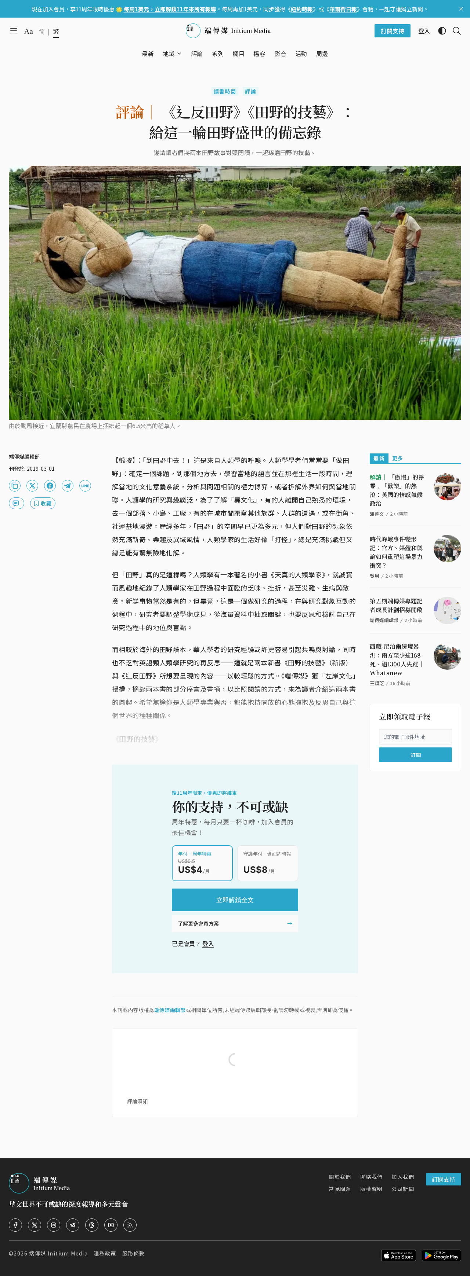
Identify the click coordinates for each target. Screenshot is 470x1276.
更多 (398, 458)
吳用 (374, 575)
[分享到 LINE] (85, 486)
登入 (208, 943)
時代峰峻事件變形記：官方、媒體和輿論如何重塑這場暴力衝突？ (396, 552)
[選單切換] (179, 53)
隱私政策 (105, 1253)
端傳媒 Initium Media (58, 1253)
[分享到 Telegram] (67, 486)
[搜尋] (453, 30)
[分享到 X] (32, 486)
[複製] (15, 486)
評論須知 (137, 1101)
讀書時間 (225, 91)
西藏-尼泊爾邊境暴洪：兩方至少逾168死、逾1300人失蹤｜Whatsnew (397, 659)
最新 (379, 458)
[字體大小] (28, 31)
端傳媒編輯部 (170, 1010)
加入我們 (402, 1176)
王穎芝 (377, 683)
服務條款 (133, 1253)
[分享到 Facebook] (50, 486)
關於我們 (340, 1176)
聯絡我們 (371, 1176)
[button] (169, 53)
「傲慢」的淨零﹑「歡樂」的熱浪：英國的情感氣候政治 (397, 490)
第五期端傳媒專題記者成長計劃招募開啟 (396, 605)
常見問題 (340, 1188)
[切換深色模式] (439, 30)
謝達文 (377, 513)
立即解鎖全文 (235, 900)
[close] (461, 9)
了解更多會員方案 (198, 923)
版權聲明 (371, 1188)
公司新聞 (402, 1188)
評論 (250, 91)
